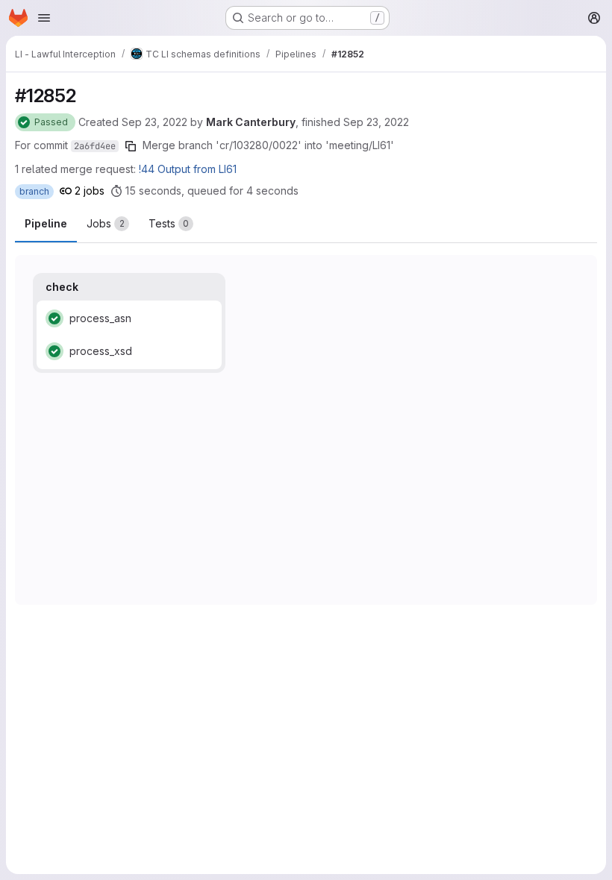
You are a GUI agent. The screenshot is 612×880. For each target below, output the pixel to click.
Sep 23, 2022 (154, 122)
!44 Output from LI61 (188, 169)
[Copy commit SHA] (131, 146)
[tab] (108, 223)
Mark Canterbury (251, 122)
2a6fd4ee (95, 146)
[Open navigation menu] (44, 18)
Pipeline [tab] (46, 223)
